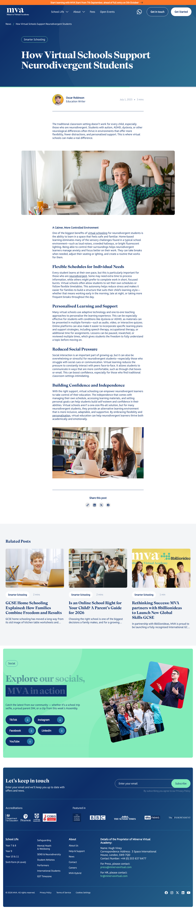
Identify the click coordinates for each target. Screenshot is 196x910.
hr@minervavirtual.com (114, 876)
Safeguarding (44, 840)
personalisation (61, 415)
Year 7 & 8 (11, 845)
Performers (43, 865)
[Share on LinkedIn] (94, 505)
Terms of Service (63, 892)
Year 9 (9, 851)
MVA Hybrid (75, 873)
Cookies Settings (83, 892)
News (8, 24)
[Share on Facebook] (108, 505)
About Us (73, 845)
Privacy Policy (45, 892)
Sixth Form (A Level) (16, 862)
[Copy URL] (87, 505)
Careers (73, 867)
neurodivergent (78, 276)
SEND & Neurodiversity (49, 854)
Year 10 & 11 (12, 856)
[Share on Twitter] (101, 505)
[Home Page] (19, 12)
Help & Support (77, 851)
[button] (60, 12)
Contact (73, 862)
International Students (48, 870)
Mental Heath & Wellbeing (44, 847)
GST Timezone (44, 876)
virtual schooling (97, 233)
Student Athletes (46, 859)
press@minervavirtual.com (116, 867)
